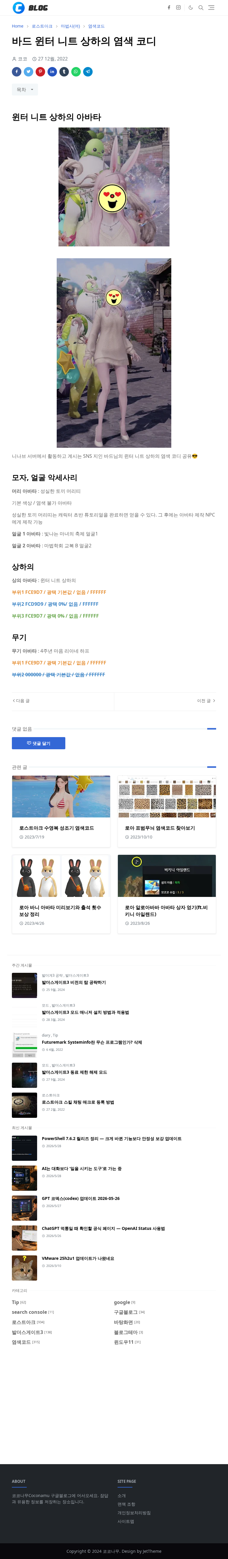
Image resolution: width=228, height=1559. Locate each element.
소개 (122, 1495)
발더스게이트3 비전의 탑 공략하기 (74, 982)
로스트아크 (51, 1095)
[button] (191, 7)
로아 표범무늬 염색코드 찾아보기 (160, 828)
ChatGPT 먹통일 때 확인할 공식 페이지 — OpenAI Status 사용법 (103, 1228)
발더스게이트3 (77, 975)
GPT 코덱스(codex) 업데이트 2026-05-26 (81, 1198)
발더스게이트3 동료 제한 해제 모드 (74, 1072)
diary (46, 1035)
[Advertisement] (114, 1401)
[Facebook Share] (16, 71)
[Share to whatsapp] (76, 71)
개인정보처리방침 (134, 1512)
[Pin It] (40, 71)
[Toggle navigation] (211, 7)
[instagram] (178, 7)
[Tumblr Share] (64, 71)
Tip (55, 1035)
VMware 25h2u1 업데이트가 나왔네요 (78, 1258)
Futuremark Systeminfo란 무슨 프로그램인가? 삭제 (92, 1042)
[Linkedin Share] (52, 71)
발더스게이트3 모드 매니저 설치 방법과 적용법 (85, 1012)
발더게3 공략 (53, 975)
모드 (46, 1005)
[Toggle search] (201, 7)
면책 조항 (126, 1504)
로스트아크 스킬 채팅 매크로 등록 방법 (78, 1102)
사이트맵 (126, 1521)
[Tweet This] (28, 71)
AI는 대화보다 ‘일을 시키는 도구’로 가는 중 (82, 1168)
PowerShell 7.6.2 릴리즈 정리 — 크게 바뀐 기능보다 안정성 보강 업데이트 (112, 1138)
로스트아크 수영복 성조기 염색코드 (56, 828)
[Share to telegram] (88, 71)
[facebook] (169, 7)
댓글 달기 (41, 743)
